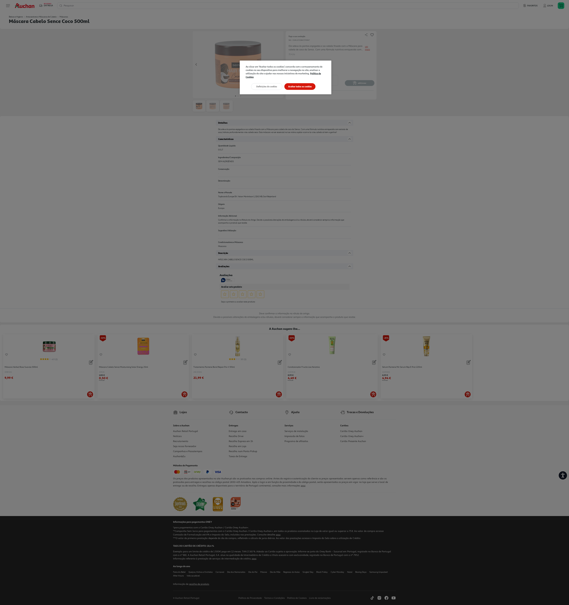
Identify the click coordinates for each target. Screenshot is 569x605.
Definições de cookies (266, 86)
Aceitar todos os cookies (300, 86)
